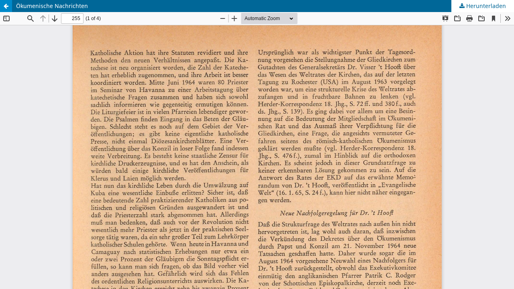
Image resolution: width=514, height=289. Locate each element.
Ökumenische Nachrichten (52, 6)
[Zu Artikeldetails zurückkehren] (6, 6)
